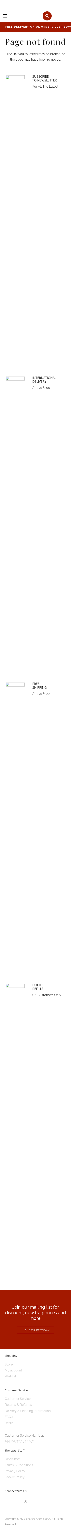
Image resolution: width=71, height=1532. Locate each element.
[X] (26, 1501)
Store (9, 1364)
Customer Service (18, 1399)
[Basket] (56, 16)
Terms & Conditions (19, 1465)
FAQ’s (9, 1417)
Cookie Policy (14, 1477)
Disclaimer (12, 1459)
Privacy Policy (15, 1471)
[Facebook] (17, 1501)
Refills (9, 1423)
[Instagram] (9, 1501)
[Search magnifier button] (47, 16)
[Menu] (5, 16)
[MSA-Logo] (26, 16)
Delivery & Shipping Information (28, 1411)
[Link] (64, 15)
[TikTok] (34, 1501)
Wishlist (10, 1376)
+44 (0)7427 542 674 (20, 1441)
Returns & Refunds (18, 1405)
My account (13, 1370)
